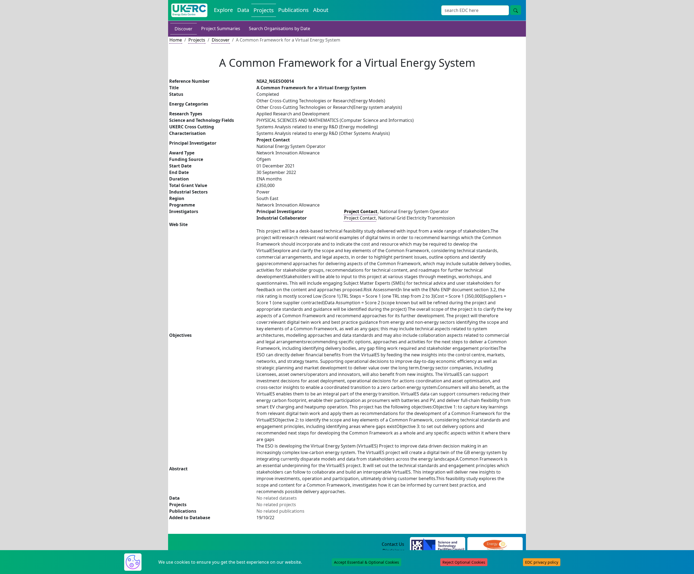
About (320, 10)
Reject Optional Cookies (463, 562)
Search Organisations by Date (279, 28)
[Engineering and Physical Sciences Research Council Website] (495, 544)
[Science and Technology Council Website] (437, 544)
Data (243, 10)
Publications (293, 10)
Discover (183, 29)
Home (175, 40)
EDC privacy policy (541, 562)
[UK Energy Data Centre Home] (189, 10)
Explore (223, 10)
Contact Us (393, 544)
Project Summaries (220, 28)
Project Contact (360, 218)
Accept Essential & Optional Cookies (366, 562)
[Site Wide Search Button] (515, 10)
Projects (263, 10)
